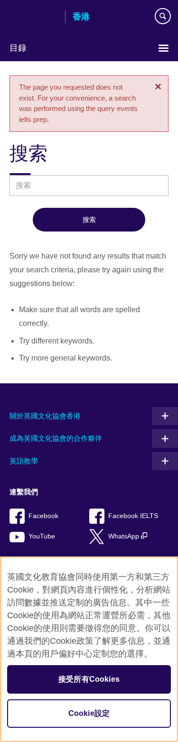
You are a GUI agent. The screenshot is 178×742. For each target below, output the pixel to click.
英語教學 (23, 461)
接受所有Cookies (89, 679)
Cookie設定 (89, 713)
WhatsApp (124, 536)
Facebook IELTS (133, 515)
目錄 (18, 48)
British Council (33, 17)
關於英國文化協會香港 (45, 416)
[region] (89, 649)
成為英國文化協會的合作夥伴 (55, 438)
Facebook (43, 515)
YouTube (41, 536)
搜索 (89, 219)
